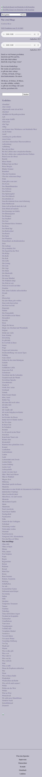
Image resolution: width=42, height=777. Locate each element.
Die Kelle (5, 256)
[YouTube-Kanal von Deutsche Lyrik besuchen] (17, 9)
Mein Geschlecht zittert (10, 494)
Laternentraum (7, 452)
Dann (4, 179)
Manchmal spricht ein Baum (11, 484)
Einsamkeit (6, 318)
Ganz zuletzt (6, 357)
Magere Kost (6, 479)
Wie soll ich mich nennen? (11, 683)
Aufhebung (6, 146)
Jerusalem (5, 434)
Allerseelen (6, 121)
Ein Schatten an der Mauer (11, 315)
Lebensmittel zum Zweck (10, 459)
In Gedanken (6, 427)
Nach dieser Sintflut (9, 511)
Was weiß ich (6, 661)
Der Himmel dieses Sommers (12, 223)
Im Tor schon (6, 422)
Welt (3, 663)
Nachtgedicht (6, 514)
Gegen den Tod (7, 370)
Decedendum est (7, 199)
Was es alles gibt (7, 651)
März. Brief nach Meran (10, 474)
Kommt (4, 447)
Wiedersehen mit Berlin (10, 680)
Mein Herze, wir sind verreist (12, 496)
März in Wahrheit (8, 477)
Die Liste (5, 266)
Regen (4, 559)
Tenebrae (5, 608)
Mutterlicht (6, 506)
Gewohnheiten (7, 382)
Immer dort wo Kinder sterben (12, 419)
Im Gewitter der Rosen (10, 417)
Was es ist (5, 653)
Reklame (5, 566)
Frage (4, 348)
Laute (4, 457)
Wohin (4, 685)
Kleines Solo (6, 439)
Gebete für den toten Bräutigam (13, 360)
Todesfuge (5, 611)
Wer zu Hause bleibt (9, 676)
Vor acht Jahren (7, 636)
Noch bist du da (7, 534)
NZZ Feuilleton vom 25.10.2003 (12, 28)
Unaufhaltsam (7, 621)
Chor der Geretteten (9, 174)
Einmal (4, 310)
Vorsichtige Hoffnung (9, 641)
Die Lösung (6, 263)
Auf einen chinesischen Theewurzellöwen (16, 141)
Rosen (4, 574)
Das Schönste (6, 189)
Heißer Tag (6, 400)
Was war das (6, 658)
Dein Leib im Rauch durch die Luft (14, 206)
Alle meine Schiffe (8, 119)
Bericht (4, 159)
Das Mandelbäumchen (9, 186)
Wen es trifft (6, 666)
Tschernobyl (6, 618)
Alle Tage (5, 124)
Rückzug (5, 581)
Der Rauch (6, 233)
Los (24, 15)
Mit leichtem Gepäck (9, 501)
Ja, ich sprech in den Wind (11, 432)
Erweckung (6, 338)
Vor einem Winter (8, 638)
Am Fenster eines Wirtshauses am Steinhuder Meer (19, 129)
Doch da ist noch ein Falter (11, 285)
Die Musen (6, 276)
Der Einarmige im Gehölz (11, 211)
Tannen (4, 606)
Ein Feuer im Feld (8, 305)
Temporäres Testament (9, 603)
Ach (3, 117)
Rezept (4, 569)
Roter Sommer (7, 576)
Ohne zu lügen (7, 546)
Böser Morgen (7, 166)
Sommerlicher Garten (9, 589)
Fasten (4, 345)
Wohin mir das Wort (9, 688)
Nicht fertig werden (8, 526)
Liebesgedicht (7, 469)
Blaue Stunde (6, 161)
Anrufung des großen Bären (11, 136)
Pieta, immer (6, 551)
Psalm (4, 556)
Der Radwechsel (7, 231)
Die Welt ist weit (7, 283)
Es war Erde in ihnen (9, 343)
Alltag (4, 126)
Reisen (4, 564)
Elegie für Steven (8, 325)
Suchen (26, 94)
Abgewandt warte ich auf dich (12, 109)
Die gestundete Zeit (8, 248)
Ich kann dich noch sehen (10, 402)
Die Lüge (5, 268)
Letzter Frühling (7, 464)
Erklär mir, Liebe (8, 333)
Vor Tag (5, 643)
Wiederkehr (6, 678)
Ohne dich (5, 544)
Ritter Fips (5, 571)
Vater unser (6, 623)
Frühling (5, 355)
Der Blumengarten (8, 213)
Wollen (4, 690)
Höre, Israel (6, 397)
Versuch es (6, 633)
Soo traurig (6, 594)
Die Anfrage (6, 246)
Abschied (5, 112)
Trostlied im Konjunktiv (10, 616)
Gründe (4, 392)
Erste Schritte (6, 335)
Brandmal (5, 171)
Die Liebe (5, 261)
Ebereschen (6, 298)
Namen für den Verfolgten (11, 521)
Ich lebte (5, 407)
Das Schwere (6, 191)
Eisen (4, 323)
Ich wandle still (7, 410)
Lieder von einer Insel (9, 472)
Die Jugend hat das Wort (10, 251)
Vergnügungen (7, 626)
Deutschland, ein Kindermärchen (13, 241)
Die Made (5, 271)
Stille (4, 598)
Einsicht (5, 320)
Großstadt (5, 390)
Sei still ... (5, 586)
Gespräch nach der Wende (11, 377)
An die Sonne (7, 131)
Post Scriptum (7, 554)
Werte (4, 673)
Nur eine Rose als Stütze (10, 539)
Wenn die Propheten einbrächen (13, 668)
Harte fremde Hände (9, 395)
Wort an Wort (6, 693)
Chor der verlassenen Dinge (11, 176)
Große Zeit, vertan (8, 387)
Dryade (4, 293)
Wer (3, 671)
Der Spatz (5, 236)
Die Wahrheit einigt (8, 280)
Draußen (5, 288)
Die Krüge (5, 253)
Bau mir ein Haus (8, 149)
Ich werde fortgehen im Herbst (12, 412)
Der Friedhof (6, 218)
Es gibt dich (6, 340)
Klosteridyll (6, 442)
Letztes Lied (6, 467)
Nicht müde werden (9, 529)
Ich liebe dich (6, 405)
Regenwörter (6, 561)
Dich (3, 243)
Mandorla (5, 487)
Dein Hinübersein (8, 203)
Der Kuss (5, 226)
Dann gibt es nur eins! (9, 181)
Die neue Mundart (8, 278)
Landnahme (6, 449)
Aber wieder (6, 107)
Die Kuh (5, 258)
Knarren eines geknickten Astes (13, 444)
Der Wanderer (7, 238)
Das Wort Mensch (8, 196)
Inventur (5, 429)
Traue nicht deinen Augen (11, 613)
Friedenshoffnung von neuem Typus (14, 353)
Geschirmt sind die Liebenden (12, 375)
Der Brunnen (6, 216)
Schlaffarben (6, 584)
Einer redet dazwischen (10, 303)
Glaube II (5, 385)
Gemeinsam (6, 372)
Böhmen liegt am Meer (10, 164)
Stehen (4, 596)
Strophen (5, 601)
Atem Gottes (6, 139)
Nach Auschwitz (8, 509)
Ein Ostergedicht (8, 313)
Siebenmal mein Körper (10, 591)
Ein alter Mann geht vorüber (11, 300)
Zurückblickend (7, 703)
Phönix (4, 549)
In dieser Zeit (6, 424)
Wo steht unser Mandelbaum (12, 698)
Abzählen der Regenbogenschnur (13, 114)
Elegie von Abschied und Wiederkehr (15, 328)
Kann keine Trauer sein (10, 437)
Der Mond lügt (7, 228)
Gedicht (5, 362)
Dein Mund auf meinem (10, 208)
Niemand (5, 531)
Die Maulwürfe (7, 273)
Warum (4, 648)
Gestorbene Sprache (9, 380)
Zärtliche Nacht (7, 700)
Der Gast (5, 221)
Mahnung (5, 482)
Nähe (4, 519)
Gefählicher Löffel (8, 367)
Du (3, 295)
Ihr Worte (5, 415)
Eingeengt (5, 308)
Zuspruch (5, 705)
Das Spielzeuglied (8, 194)
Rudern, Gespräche (8, 579)
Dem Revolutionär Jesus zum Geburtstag (16, 201)
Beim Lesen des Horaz (10, 156)
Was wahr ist (6, 656)
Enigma (4, 330)
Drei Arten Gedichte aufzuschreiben (14, 290)
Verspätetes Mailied (9, 631)
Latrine (4, 454)
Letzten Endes (7, 462)
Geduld (4, 365)
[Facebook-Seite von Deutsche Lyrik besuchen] (17, 6)
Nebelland (5, 524)
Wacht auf (5, 646)
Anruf (4, 134)
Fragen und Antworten (10, 350)
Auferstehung (6, 144)
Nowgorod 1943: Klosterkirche (12, 536)
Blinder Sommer (7, 169)
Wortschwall (6, 695)
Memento (5, 499)
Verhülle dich (6, 628)
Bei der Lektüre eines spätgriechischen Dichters (18, 154)
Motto (4, 504)
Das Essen (5, 184)
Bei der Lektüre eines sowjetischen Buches (16, 151)
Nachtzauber (6, 516)
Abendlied (5, 104)
